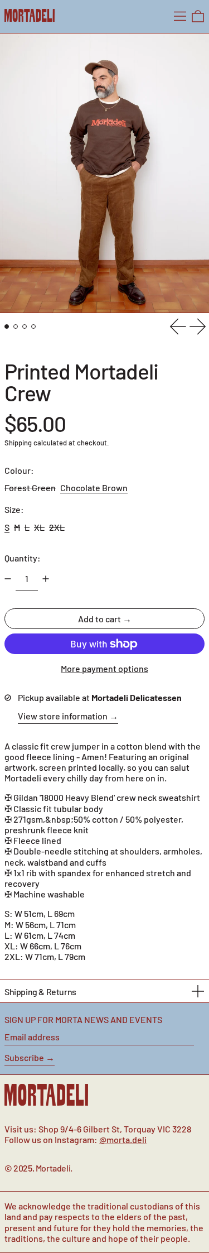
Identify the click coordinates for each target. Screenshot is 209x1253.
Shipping (18, 442)
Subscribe (24, 1057)
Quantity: (22, 558)
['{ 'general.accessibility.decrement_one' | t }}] (8, 579)
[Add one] (46, 579)
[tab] (6, 326)
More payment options (104, 668)
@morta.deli (123, 1139)
